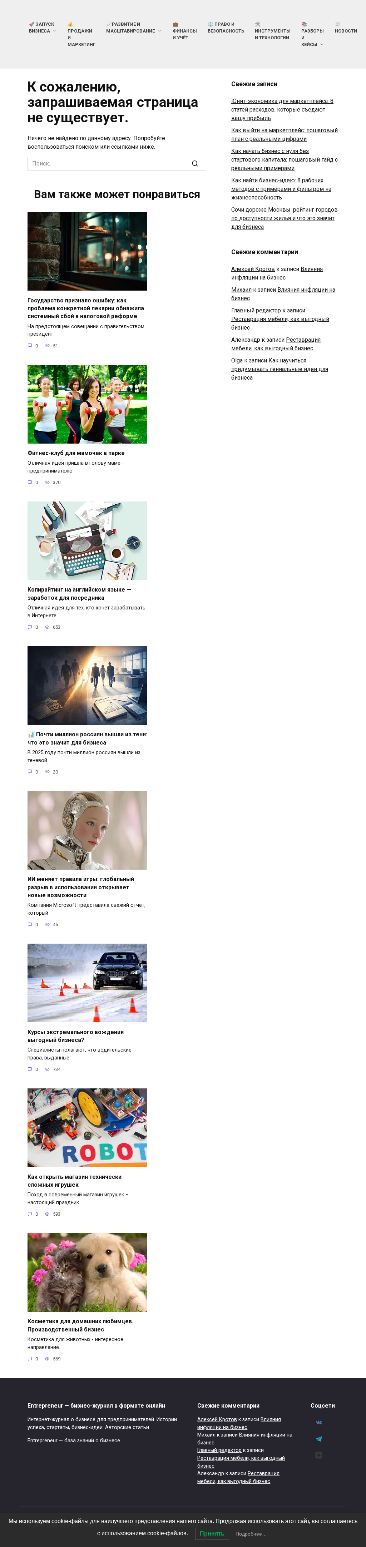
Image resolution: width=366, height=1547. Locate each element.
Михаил (241, 289)
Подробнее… (251, 1534)
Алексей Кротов (253, 269)
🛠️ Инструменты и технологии (273, 30)
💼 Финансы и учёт (185, 30)
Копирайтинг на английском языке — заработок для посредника (79, 593)
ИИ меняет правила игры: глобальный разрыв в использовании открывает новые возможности (81, 887)
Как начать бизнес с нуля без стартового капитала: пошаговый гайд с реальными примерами (284, 160)
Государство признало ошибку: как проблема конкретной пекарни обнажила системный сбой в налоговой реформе (86, 308)
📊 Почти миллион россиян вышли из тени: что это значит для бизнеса (87, 738)
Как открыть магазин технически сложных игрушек (75, 1180)
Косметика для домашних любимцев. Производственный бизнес (80, 1325)
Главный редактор (256, 310)
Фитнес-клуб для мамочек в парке (76, 453)
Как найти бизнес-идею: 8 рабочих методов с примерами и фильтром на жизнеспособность (281, 189)
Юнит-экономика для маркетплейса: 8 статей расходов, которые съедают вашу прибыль (282, 110)
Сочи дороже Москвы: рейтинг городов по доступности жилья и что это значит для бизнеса (284, 218)
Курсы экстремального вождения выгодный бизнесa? (76, 1035)
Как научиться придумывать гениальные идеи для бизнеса (279, 369)
